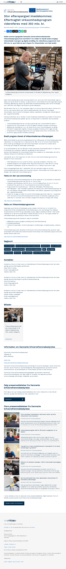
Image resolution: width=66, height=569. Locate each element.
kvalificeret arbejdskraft (33, 249)
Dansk (5, 561)
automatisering (9, 246)
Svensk (18, 561)
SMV (44, 249)
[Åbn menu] (21, 2)
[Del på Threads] (16, 31)
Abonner (8, 399)
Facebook (11, 544)
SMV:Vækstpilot (27, 253)
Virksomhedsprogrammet (42, 253)
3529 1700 (7, 360)
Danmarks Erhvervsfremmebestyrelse (29, 27)
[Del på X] (13, 31)
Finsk (22, 561)
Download (8, 339)
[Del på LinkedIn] (10, 31)
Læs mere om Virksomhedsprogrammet (16, 236)
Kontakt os (7, 527)
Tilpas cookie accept (9, 547)
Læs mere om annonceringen (12, 200)
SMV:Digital (50, 249)
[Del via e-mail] (25, 31)
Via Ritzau (32, 527)
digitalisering (45, 246)
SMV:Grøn (17, 253)
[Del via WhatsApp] (22, 31)
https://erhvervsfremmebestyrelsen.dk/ (16, 362)
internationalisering (18, 249)
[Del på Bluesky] (19, 31)
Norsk (14, 561)
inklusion (7, 249)
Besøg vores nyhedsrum (14, 503)
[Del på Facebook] (8, 31)
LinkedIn (6, 544)
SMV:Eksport (8, 253)
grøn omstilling (56, 246)
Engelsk (10, 561)
